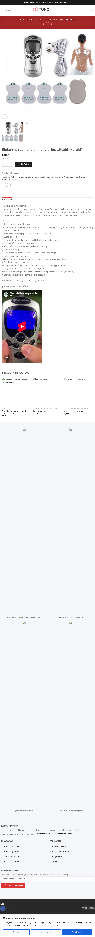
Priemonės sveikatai (54, 20)
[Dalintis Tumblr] (13, 185)
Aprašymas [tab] (7, 200)
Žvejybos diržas (39, 411)
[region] (47, 925)
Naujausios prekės (58, 846)
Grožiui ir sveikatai (35, 20)
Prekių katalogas (57, 856)
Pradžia (20, 20)
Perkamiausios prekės (60, 851)
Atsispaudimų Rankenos (74, 411)
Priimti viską (77, 932)
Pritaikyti (16, 932)
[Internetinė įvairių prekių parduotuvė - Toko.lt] (47, 10)
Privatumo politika (11, 861)
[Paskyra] (86, 10)
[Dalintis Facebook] (4, 185)
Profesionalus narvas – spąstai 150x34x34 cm (14, 412)
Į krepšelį (23, 164)
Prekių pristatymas (12, 846)
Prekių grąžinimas (11, 851)
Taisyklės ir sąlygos (12, 856)
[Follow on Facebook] (3, 908)
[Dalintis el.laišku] (9, 185)
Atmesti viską (45, 932)
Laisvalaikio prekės (31, 177)
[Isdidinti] (5, 116)
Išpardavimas (56, 861)
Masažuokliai (72, 20)
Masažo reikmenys (46, 177)
